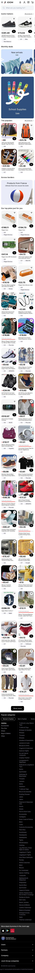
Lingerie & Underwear (26, 748)
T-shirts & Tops (24, 727)
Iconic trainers (7, 14)
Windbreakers (23, 842)
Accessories (5, 725)
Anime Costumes (24, 862)
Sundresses (23, 832)
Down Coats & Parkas (26, 819)
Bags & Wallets (5, 733)
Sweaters (22, 786)
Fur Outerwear (23, 870)
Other (3, 736)
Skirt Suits (22, 900)
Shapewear (22, 882)
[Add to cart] (14, 31)
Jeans (21, 797)
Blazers (21, 867)
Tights (21, 840)
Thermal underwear (25, 920)
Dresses (21, 732)
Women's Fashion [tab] (8, 719)
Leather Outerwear (25, 907)
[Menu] (2, 2)
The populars (6, 121)
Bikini (20, 822)
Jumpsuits (22, 875)
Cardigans (22, 817)
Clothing (3, 723)
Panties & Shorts (24, 897)
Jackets (21, 781)
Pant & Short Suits (25, 811)
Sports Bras (23, 885)
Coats (21, 824)
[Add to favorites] (14, 18)
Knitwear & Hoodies (25, 730)
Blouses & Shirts (24, 745)
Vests (21, 917)
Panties (21, 860)
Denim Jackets (24, 902)
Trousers (22, 735)
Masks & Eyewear (24, 910)
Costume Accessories (26, 827)
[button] (3, 931)
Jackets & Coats (24, 743)
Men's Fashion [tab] (22, 719)
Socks (21, 769)
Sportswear (22, 772)
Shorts (21, 806)
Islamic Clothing (24, 873)
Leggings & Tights (25, 852)
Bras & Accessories (25, 791)
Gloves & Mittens (24, 905)
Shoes (3, 731)
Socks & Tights (24, 751)
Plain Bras (22, 829)
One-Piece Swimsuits (26, 857)
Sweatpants (23, 835)
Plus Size (4, 728)
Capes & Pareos (24, 890)
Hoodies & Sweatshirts (26, 740)
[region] (17, 29)
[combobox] (18, 8)
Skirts (21, 784)
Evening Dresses (24, 794)
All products (28, 14)
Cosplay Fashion (24, 758)
